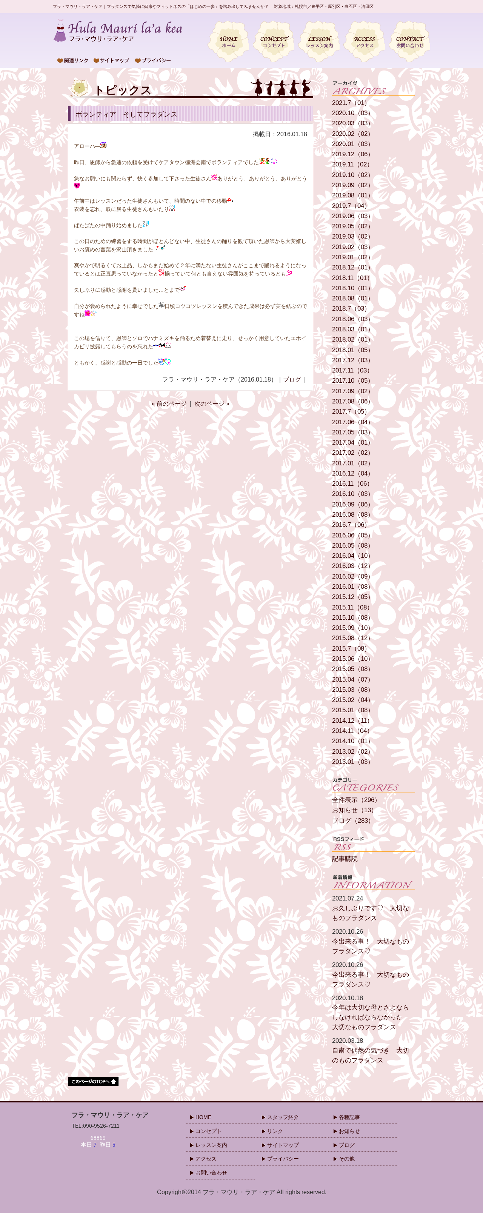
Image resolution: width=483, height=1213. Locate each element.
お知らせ (349, 1131)
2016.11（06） (352, 483)
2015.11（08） (352, 607)
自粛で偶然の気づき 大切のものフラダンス (370, 1050)
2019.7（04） (351, 206)
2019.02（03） (353, 247)
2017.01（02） (353, 463)
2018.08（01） (353, 298)
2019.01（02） (353, 257)
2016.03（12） (353, 566)
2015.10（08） (353, 617)
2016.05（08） (353, 545)
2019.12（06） (353, 154)
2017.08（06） (353, 401)
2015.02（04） (353, 700)
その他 (347, 1159)
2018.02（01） (353, 339)
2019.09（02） (353, 185)
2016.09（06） (353, 504)
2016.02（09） (353, 576)
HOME (203, 1117)
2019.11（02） (352, 164)
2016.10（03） (353, 494)
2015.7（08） (351, 648)
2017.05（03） (353, 432)
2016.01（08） (353, 586)
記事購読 (345, 859)
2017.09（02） (353, 391)
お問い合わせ (211, 1173)
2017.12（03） (353, 360)
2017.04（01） (353, 442)
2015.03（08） (353, 690)
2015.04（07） (353, 679)
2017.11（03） (352, 370)
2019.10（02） (353, 175)
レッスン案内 (211, 1145)
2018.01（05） (353, 350)
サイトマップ (283, 1145)
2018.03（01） (353, 329)
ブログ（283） (353, 820)
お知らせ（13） (354, 810)
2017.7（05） (351, 411)
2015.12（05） (353, 597)
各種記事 (349, 1117)
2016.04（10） (353, 556)
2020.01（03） (353, 144)
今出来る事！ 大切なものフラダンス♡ (370, 941)
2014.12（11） (352, 720)
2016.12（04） (353, 473)
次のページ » (211, 403)
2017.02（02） (353, 452)
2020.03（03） (353, 123)
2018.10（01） (353, 288)
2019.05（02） (353, 226)
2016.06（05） (353, 535)
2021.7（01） (351, 103)
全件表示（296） (356, 800)
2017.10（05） (353, 380)
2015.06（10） (353, 659)
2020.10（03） (353, 113)
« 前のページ (169, 403)
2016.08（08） (353, 514)
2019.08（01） (353, 195)
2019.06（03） (353, 216)
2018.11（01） (352, 278)
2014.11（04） (352, 731)
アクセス (206, 1159)
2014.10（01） (353, 741)
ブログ (292, 379)
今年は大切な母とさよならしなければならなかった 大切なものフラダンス (370, 1012)
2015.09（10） (353, 628)
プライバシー (283, 1159)
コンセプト (208, 1131)
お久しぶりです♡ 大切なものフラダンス (370, 908)
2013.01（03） (353, 762)
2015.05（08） (353, 669)
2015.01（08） (353, 710)
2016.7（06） (351, 525)
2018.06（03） (353, 319)
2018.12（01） (353, 267)
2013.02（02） (353, 751)
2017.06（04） (353, 422)
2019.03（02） (353, 236)
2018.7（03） (351, 308)
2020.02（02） (353, 134)
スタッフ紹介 (283, 1117)
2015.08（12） (353, 638)
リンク (275, 1131)
